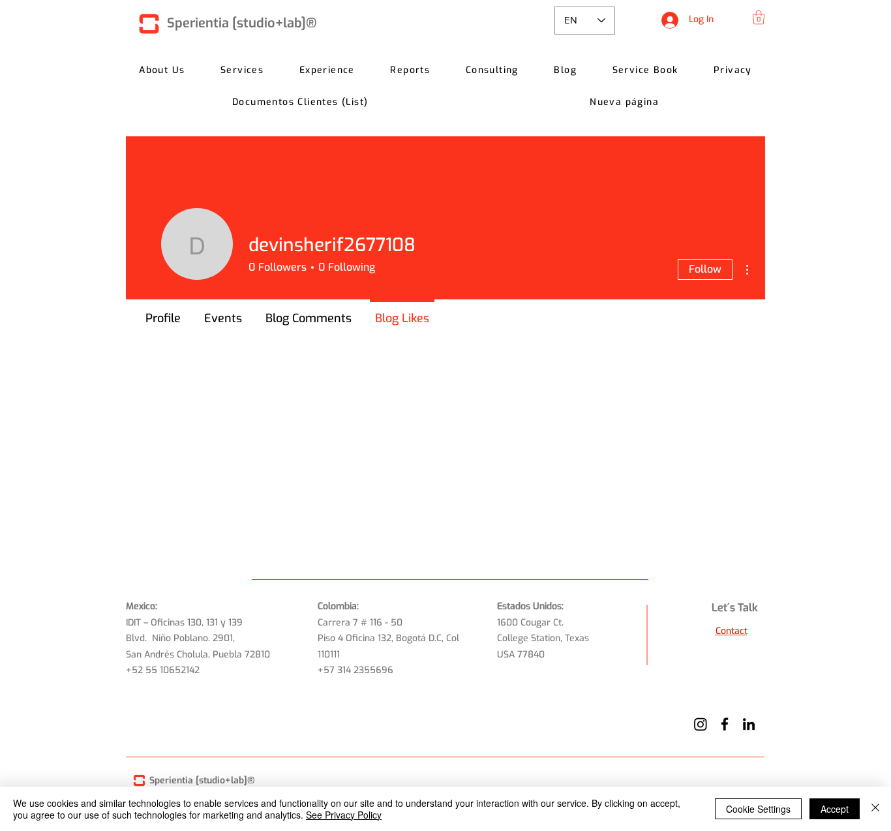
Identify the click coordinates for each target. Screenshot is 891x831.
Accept (835, 808)
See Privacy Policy (344, 814)
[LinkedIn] (748, 724)
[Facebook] (724, 724)
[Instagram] (700, 724)
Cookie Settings (758, 808)
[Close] (875, 809)
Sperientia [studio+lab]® (241, 23)
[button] (758, 17)
